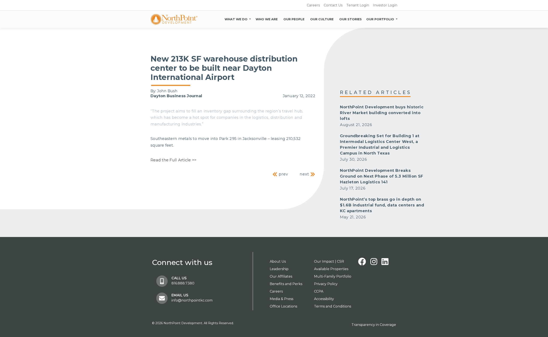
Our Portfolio (380, 19)
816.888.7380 (182, 283)
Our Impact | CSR (329, 261)
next (305, 174)
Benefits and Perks (286, 284)
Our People (293, 19)
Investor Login (385, 5)
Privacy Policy (326, 284)
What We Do (236, 19)
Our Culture (322, 19)
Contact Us (333, 5)
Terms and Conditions (332, 306)
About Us (278, 261)
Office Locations (283, 306)
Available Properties (331, 269)
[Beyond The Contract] (174, 19)
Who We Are (267, 19)
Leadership (279, 269)
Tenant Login (357, 5)
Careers (313, 5)
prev (282, 174)
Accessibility (324, 299)
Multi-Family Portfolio (332, 276)
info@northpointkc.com (192, 300)
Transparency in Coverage (373, 325)
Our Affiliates (281, 276)
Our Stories (350, 19)
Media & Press (281, 299)
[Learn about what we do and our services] (250, 18)
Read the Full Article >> (173, 160)
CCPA (318, 291)
